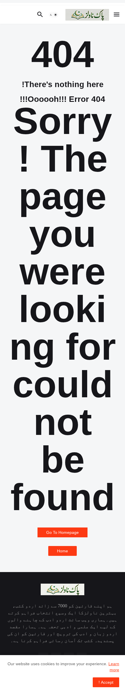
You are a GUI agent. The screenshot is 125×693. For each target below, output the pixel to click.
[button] (117, 15)
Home (62, 551)
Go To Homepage (62, 532)
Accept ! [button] (106, 682)
